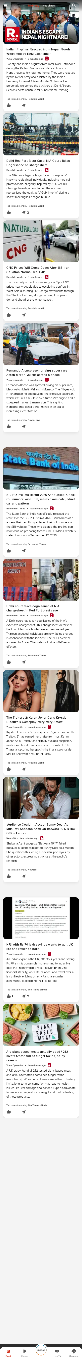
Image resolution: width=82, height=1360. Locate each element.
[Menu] (5, 5)
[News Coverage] (47, 58)
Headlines (48, 5)
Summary (33, 5)
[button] (8, 105)
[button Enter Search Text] (74, 5)
